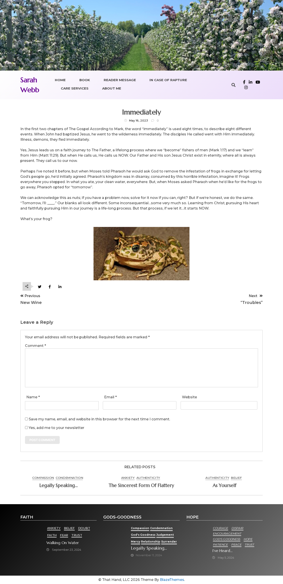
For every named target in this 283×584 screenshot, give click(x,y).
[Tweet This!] (39, 287)
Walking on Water (62, 542)
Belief (236, 477)
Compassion (43, 477)
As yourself (224, 485)
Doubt (84, 528)
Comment (35, 346)
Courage (220, 528)
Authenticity (148, 477)
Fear (64, 535)
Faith (52, 535)
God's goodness (143, 534)
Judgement (165, 534)
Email (110, 397)
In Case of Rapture (168, 80)
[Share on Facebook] (50, 287)
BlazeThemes (172, 580)
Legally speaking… (58, 485)
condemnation (69, 477)
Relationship (150, 541)
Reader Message (120, 80)
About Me (111, 88)
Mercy (135, 541)
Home (60, 80)
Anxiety (128, 477)
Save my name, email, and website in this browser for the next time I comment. (99, 419)
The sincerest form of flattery (141, 485)
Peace (236, 544)
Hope (248, 539)
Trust (76, 535)
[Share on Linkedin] (60, 287)
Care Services (74, 88)
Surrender (169, 541)
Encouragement (227, 533)
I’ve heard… (222, 550)
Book (84, 80)
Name (33, 397)
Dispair (237, 528)
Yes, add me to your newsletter (56, 428)
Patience (220, 544)
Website (189, 397)
